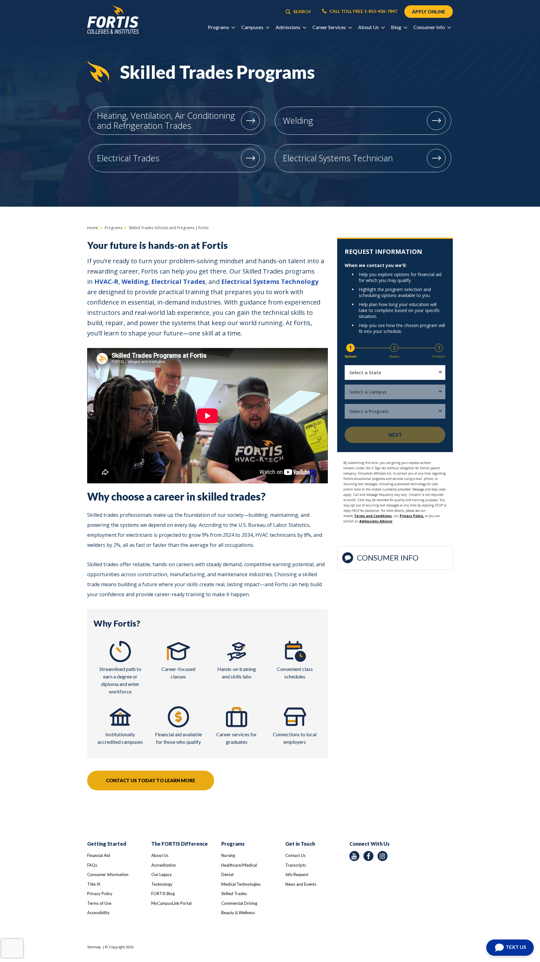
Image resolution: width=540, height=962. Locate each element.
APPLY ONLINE (428, 11)
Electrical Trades (128, 158)
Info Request (296, 874)
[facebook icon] (368, 856)
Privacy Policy (99, 893)
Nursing (228, 855)
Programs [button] (219, 27)
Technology (161, 884)
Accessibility (98, 912)
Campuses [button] (252, 27)
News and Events (300, 884)
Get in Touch (300, 844)
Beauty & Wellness (238, 912)
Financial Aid (98, 855)
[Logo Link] (113, 19)
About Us (159, 855)
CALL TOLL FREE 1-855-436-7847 (362, 11)
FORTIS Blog (163, 893)
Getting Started (106, 844)
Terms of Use (99, 903)
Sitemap (94, 946)
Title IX (93, 884)
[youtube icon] (354, 856)
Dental (227, 874)
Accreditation (163, 865)
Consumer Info (387, 557)
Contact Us (295, 855)
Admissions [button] (288, 27)
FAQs (92, 865)
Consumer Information (107, 874)
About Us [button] (369, 27)
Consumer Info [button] (429, 27)
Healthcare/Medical (239, 865)
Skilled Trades (234, 893)
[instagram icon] (383, 856)
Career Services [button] (329, 27)
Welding (298, 120)
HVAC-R (106, 281)
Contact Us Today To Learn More (150, 780)
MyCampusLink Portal (171, 903)
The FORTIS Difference (179, 844)
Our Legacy (161, 874)
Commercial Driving (239, 903)
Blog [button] (396, 27)
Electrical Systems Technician (338, 158)
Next (395, 435)
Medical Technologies (241, 884)
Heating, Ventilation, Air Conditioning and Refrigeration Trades (166, 120)
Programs (233, 844)
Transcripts (295, 865)
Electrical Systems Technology (269, 281)
